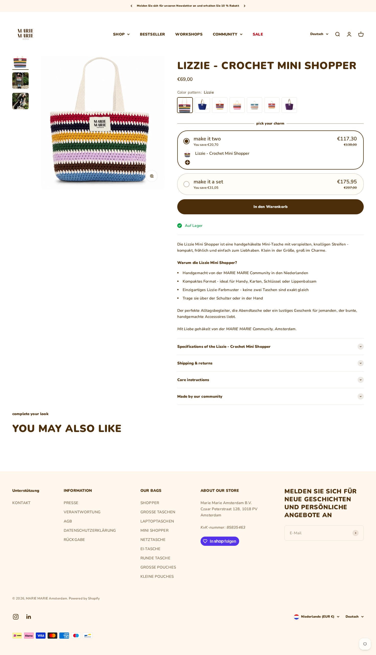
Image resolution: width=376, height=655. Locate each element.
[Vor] (245, 6)
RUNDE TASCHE (155, 558)
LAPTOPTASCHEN (157, 521)
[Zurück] (131, 6)
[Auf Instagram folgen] (15, 616)
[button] (270, 141)
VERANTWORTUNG (82, 512)
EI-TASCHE (150, 548)
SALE (258, 34)
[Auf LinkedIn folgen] (28, 616)
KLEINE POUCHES (157, 576)
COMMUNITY (225, 34)
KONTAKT (21, 502)
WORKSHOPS (188, 34)
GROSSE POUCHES (158, 567)
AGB (68, 521)
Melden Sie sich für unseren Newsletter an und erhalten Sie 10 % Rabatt (188, 6)
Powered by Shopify (84, 598)
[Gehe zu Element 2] (20, 81)
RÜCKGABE (74, 539)
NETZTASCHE (153, 539)
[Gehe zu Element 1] (20, 60)
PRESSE (71, 502)
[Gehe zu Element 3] (20, 102)
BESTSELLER (152, 34)
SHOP (119, 34)
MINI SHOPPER (154, 530)
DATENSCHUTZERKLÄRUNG (90, 530)
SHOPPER (149, 502)
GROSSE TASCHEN (157, 512)
